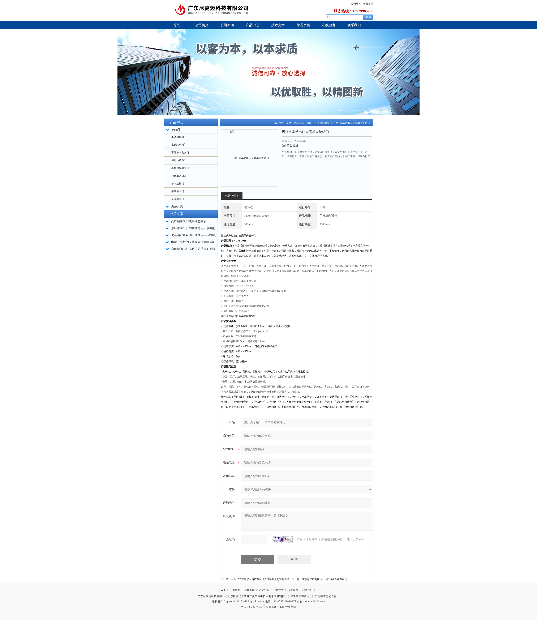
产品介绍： (231, 195)
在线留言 (293, 590)
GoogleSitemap (275, 606)
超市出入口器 (178, 175)
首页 (288, 122)
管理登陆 (290, 606)
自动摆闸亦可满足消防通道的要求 (193, 249)
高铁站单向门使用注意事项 (188, 221)
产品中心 (299, 122)
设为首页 (356, 3)
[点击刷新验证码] (282, 539)
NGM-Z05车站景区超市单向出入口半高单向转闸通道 (260, 579)
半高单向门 (177, 191)
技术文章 (279, 590)
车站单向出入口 (180, 152)
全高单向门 (177, 199)
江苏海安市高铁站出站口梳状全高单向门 (324, 579)
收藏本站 (368, 3)
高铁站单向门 (178, 144)
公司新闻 (250, 590)
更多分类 (177, 206)
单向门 (310, 122)
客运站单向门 (178, 160)
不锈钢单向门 (178, 137)
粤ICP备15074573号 (253, 606)
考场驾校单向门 (180, 168)
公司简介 (235, 590)
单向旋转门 (177, 183)
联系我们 (307, 590)
